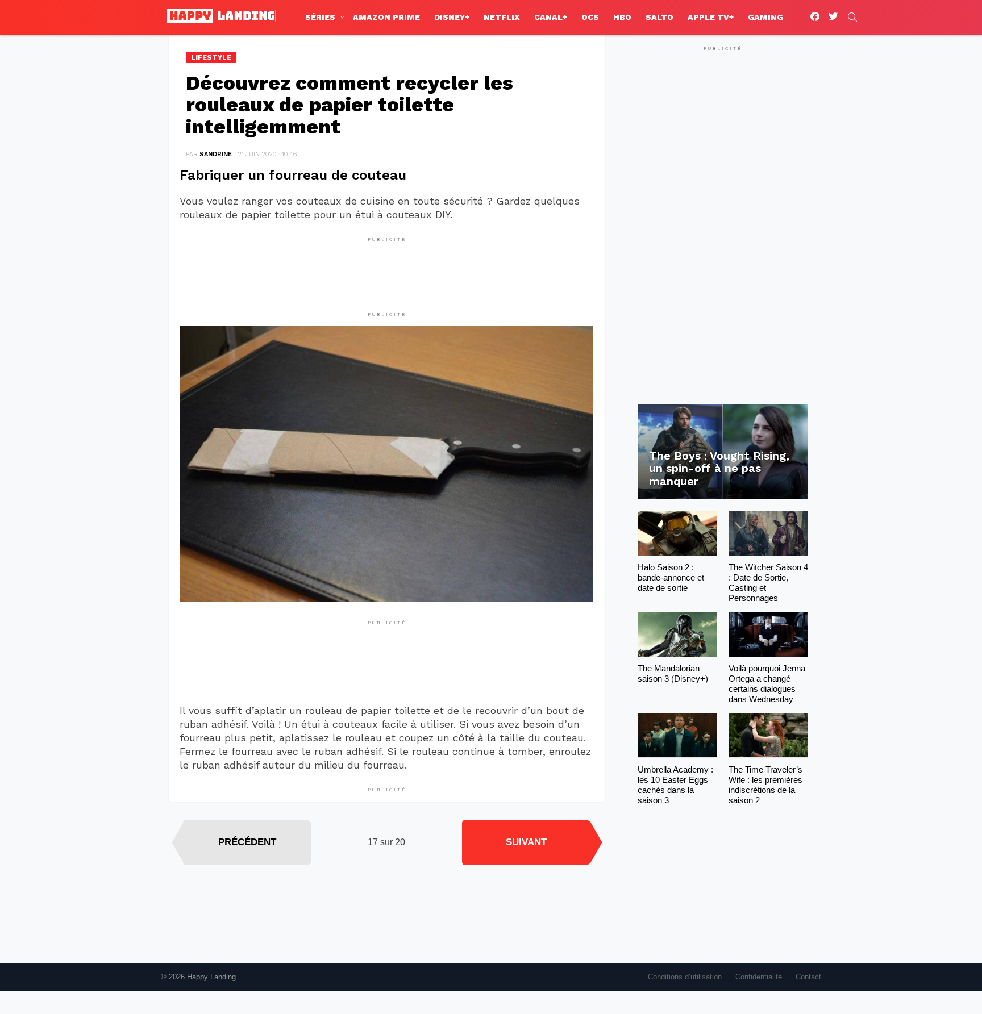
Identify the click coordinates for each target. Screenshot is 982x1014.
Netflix (502, 17)
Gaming (765, 17)
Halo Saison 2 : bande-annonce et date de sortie (671, 577)
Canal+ (550, 17)
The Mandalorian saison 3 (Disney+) (673, 673)
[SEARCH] (852, 17)
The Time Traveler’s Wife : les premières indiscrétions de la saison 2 (765, 785)
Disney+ (451, 17)
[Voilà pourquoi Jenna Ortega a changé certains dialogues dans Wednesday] (768, 634)
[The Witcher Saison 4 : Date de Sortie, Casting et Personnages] (768, 533)
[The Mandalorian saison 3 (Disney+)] (677, 634)
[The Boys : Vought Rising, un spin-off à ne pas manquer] (723, 452)
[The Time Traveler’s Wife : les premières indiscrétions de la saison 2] (768, 735)
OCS (590, 17)
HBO (622, 17)
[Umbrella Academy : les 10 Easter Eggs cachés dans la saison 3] (677, 735)
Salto (659, 17)
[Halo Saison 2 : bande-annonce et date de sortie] (677, 533)
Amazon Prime (386, 17)
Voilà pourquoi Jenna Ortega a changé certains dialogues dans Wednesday (767, 684)
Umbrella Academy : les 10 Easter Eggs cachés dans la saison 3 (675, 785)
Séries (320, 17)
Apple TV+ (711, 17)
